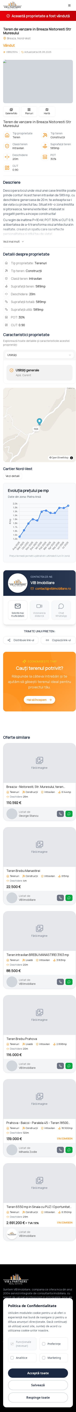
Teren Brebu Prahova (21, 1039)
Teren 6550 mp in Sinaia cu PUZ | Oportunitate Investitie (39, 1207)
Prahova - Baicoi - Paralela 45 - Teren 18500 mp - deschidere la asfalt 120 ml (37, 1123)
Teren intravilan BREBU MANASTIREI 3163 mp (37, 955)
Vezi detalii (12, 476)
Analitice (21, 1358)
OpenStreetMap (60, 457)
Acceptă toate (38, 1373)
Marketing (54, 1358)
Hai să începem (37, 700)
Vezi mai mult (11, 241)
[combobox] (39, 355)
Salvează (38, 1385)
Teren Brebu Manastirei (23, 871)
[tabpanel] (39, 373)
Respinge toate (38, 1397)
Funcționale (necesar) (23, 1344)
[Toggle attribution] (71, 458)
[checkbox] (12, 1343)
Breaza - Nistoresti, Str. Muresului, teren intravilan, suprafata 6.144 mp (34, 787)
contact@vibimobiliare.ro (53, 588)
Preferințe (54, 1344)
